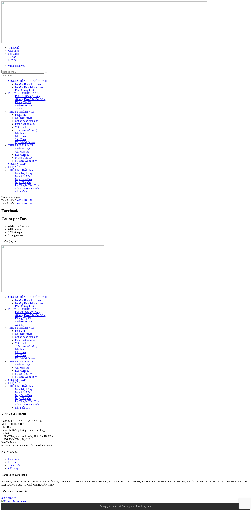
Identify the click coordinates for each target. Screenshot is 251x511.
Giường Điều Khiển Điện (29, 87)
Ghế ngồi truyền (24, 117)
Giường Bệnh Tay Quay (28, 83)
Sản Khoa (20, 139)
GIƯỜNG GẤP (17, 163)
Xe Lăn (19, 108)
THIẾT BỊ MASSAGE (21, 145)
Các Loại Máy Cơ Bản (27, 188)
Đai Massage (22, 154)
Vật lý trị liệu (22, 127)
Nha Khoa (20, 133)
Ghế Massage (22, 148)
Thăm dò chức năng (26, 130)
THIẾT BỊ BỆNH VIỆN (21, 111)
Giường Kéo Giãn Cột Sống (30, 99)
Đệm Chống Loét (24, 90)
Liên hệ (12, 59)
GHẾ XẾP (14, 166)
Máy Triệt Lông (23, 173)
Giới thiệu (13, 50)
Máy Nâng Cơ (23, 182)
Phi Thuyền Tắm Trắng (27, 185)
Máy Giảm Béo (23, 179)
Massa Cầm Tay (23, 157)
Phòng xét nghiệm (25, 123)
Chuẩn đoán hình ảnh (26, 120)
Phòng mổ (20, 114)
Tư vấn (12, 56)
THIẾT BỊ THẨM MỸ (21, 170)
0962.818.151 (24, 200)
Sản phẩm (13, 53)
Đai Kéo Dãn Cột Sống (27, 96)
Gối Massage (22, 151)
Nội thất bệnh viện (25, 142)
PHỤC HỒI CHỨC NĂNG (23, 93)
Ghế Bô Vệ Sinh (24, 105)
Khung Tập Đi (23, 102)
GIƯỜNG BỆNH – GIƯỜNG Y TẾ (28, 80)
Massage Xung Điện (26, 160)
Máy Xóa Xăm (23, 176)
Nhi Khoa (20, 136)
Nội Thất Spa (22, 191)
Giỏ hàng (13, 468)
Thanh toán (14, 465)
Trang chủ (13, 47)
